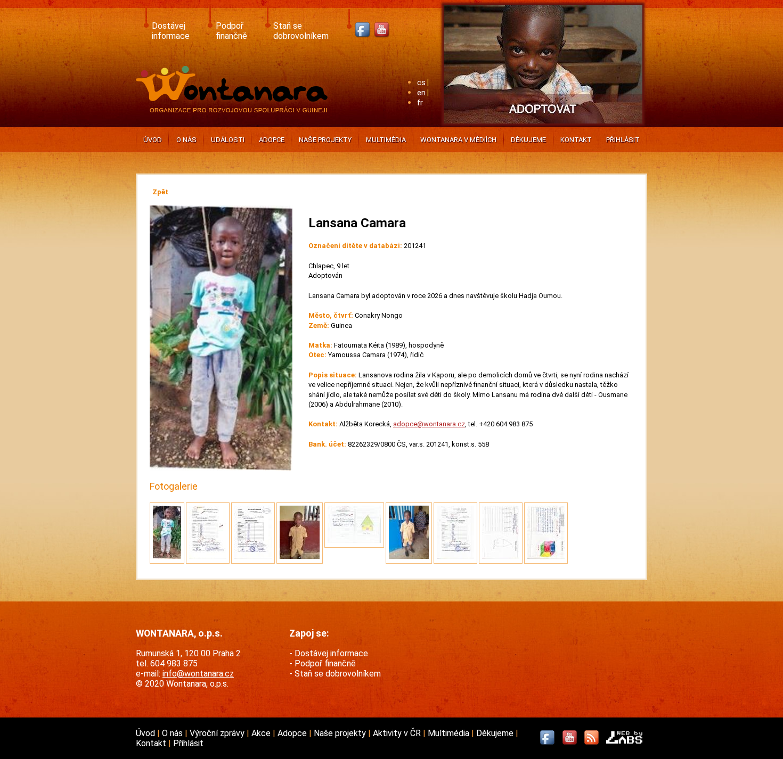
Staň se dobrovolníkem (301, 31)
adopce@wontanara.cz (429, 424)
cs (421, 82)
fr (420, 103)
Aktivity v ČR (398, 733)
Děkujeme (528, 140)
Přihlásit (623, 140)
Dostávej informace (171, 31)
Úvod (152, 140)
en (421, 92)
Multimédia (386, 140)
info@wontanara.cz (198, 674)
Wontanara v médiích (458, 140)
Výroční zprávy (218, 733)
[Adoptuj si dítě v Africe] (543, 125)
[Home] (234, 109)
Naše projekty (325, 140)
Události (227, 140)
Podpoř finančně (231, 31)
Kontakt (576, 140)
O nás (186, 140)
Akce (262, 733)
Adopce (271, 140)
